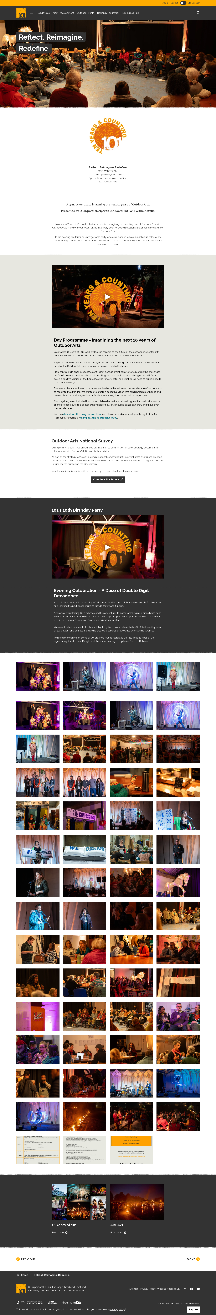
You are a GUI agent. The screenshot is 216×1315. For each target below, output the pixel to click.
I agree (193, 1309)
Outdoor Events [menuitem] (85, 13)
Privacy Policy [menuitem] (147, 1288)
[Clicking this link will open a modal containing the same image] (38, 676)
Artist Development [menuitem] (63, 13)
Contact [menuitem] (174, 3)
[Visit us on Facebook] (191, 1288)
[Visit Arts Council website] (29, 1304)
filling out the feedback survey (98, 417)
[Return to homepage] (22, 13)
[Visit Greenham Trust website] (71, 1304)
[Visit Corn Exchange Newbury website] (52, 1304)
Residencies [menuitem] (43, 13)
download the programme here (82, 414)
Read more (58, 1232)
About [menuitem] (165, 3)
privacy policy (117, 1309)
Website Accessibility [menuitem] (168, 1288)
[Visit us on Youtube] (198, 1288)
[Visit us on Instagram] (185, 1288)
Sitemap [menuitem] (134, 1288)
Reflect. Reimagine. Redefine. (52, 1275)
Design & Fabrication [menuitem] (108, 13)
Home (24, 1275)
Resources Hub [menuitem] (130, 13)
